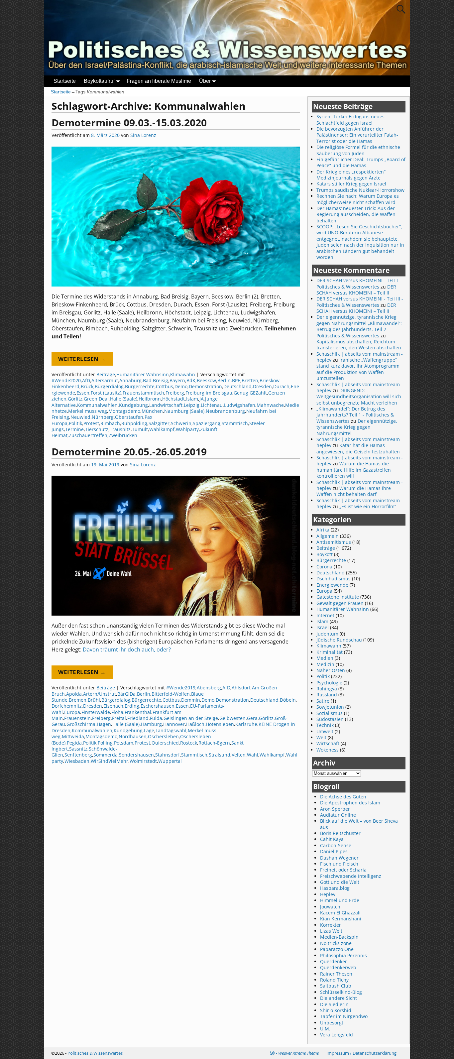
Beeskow (206, 380)
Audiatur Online (338, 815)
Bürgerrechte (140, 386)
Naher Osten (330, 670)
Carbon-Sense (335, 845)
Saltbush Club (335, 986)
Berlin (224, 380)
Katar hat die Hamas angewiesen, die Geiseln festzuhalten (358, 448)
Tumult (140, 429)
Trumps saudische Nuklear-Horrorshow (360, 190)
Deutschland (237, 386)
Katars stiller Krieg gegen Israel (351, 183)
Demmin (190, 700)
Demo (180, 386)
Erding (132, 706)
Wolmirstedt (143, 761)
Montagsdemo (124, 411)
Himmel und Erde (339, 900)
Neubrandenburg (225, 411)
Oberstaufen (129, 417)
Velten (239, 755)
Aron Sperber (335, 809)
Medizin (325, 664)
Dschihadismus (333, 578)
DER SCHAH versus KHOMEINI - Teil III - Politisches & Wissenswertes (359, 301)
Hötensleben (220, 724)
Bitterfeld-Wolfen (171, 694)
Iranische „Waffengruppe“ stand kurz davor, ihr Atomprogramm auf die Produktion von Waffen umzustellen (357, 369)
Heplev (327, 894)
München (152, 411)
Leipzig (191, 405)
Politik (75, 423)
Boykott (324, 554)
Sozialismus (329, 713)
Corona (324, 566)
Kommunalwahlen (97, 405)
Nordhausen (133, 736)
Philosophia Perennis (343, 955)
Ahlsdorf (241, 687)
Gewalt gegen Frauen (340, 603)
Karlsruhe (246, 724)
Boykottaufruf (99, 81)
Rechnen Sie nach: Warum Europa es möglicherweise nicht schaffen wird (357, 199)
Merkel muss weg (87, 411)
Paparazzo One (337, 949)
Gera (252, 718)
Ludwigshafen (239, 405)
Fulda (156, 718)
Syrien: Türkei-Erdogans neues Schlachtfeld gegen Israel (350, 119)
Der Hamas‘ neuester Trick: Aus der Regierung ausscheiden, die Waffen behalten (356, 214)
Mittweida (73, 736)
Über (205, 81)
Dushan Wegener (339, 858)
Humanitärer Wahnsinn (142, 374)
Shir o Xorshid (335, 1010)
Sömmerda (105, 755)
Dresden (262, 386)
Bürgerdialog (109, 386)
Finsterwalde (95, 712)
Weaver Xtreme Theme (298, 1053)
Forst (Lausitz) (106, 393)
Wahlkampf (161, 429)
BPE (236, 380)
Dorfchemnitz (67, 706)
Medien (324, 658)
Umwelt (324, 731)
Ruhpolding (134, 423)
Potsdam (123, 743)
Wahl (252, 755)
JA (201, 399)
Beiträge (105, 374)
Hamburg (151, 724)
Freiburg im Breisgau (208, 393)
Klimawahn (182, 374)
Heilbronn (150, 399)
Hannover (174, 724)
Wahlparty (187, 429)
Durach (281, 386)
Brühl (94, 700)
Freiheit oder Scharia (343, 870)
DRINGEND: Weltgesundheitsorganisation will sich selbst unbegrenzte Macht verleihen (358, 396)
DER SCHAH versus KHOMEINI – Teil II (356, 290)
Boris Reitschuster (340, 833)
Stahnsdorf (167, 755)
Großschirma (80, 724)
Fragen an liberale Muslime (159, 81)
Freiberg (175, 393)
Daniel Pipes (334, 851)
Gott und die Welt (339, 882)
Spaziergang (206, 423)
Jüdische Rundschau (339, 640)
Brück (87, 386)
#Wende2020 (66, 380)
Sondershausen (136, 755)
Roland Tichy (334, 980)
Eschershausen (157, 706)
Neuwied (80, 417)
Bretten (250, 380)
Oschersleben (163, 736)
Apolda (74, 694)
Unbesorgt (331, 1022)
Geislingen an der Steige (191, 718)
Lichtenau (212, 405)
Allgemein (327, 536)
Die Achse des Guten (343, 796)
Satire (322, 701)
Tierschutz (96, 429)
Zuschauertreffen (88, 435)
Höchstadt (173, 399)
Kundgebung (133, 405)
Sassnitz (78, 749)
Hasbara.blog (335, 888)
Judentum (327, 634)
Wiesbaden (76, 761)
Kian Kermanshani (340, 918)
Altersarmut (104, 380)
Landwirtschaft (165, 405)
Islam (192, 399)
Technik (325, 725)
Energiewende (332, 585)
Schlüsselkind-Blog (341, 992)
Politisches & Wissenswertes (95, 1053)
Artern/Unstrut (99, 694)
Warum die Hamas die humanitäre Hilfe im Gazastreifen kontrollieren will (353, 469)
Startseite (65, 81)
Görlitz (75, 399)
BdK (190, 380)
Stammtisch (235, 423)
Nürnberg (103, 417)
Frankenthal (138, 712)
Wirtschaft (327, 743)
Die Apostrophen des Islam (350, 802)
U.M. (325, 1028)
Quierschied (165, 743)
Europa (72, 712)
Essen (82, 393)
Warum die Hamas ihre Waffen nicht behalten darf (353, 491)
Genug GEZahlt (250, 393)
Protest (91, 423)
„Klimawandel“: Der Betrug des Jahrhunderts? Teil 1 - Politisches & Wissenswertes (355, 415)
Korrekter (330, 925)
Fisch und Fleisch (339, 864)
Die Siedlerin (334, 1004)
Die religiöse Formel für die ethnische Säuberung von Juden (358, 150)
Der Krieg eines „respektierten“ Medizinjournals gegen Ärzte (351, 175)
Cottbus (164, 386)
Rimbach (110, 423)
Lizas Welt (331, 931)
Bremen (77, 700)
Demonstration (205, 386)
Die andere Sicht (338, 998)
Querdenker (333, 961)
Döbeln (288, 700)
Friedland (138, 718)
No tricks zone (336, 943)
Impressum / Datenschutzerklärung (361, 1053)
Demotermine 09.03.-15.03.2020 (129, 122)
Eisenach (113, 706)
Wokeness (327, 750)
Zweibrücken (123, 435)
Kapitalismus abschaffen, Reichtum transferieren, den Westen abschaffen (358, 344)
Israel (322, 627)
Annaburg (130, 380)
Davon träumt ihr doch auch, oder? (127, 649)
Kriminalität (329, 652)
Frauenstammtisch (143, 393)
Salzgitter (159, 423)
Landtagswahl (171, 730)
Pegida (74, 743)
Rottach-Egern (214, 743)
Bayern (177, 380)
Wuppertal (170, 761)
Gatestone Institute (337, 597)
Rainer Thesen (336, 974)
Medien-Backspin (339, 937)
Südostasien (330, 719)
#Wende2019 (180, 687)
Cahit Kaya (332, 839)
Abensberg (209, 687)
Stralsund (219, 755)
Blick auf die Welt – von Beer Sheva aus (359, 824)
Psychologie (329, 682)
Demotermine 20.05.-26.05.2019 (129, 451)
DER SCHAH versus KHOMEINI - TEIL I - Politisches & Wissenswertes (358, 283)
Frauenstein (77, 718)
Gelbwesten (232, 718)
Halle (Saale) (123, 399)
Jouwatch (330, 906)
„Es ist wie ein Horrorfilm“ (367, 506)
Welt (321, 737)
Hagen (104, 724)
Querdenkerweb (338, 967)
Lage (149, 730)
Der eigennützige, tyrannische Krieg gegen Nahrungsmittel (356, 427)
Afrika (322, 530)
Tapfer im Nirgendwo (344, 1016)
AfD (86, 380)
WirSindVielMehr (109, 761)
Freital (119, 718)
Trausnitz (120, 429)
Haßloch (195, 724)
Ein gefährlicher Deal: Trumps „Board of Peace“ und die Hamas (360, 162)
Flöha (117, 712)
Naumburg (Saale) (184, 411)
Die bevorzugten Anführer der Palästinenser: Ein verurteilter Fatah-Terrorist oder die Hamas (357, 135)
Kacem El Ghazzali (340, 912)
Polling (105, 743)
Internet (325, 615)
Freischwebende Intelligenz (350, 876)
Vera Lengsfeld (336, 1034)
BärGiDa (126, 694)
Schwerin (181, 423)
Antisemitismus (333, 542)
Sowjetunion (330, 707)
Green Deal (96, 399)
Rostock (188, 743)
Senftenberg (78, 755)
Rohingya (326, 688)
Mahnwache (270, 405)
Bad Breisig (155, 380)
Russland (326, 694)
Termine (74, 429)
